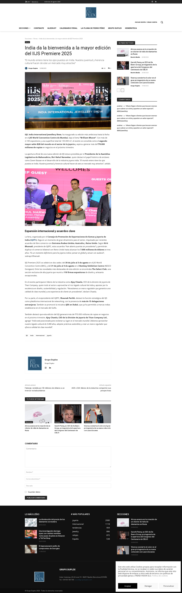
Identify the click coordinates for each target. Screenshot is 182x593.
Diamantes (29, 422)
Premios (131, 524)
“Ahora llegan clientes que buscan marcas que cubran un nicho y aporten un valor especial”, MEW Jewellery (137, 108)
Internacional (40, 335)
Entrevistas (144, 515)
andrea (119, 106)
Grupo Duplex (135, 86)
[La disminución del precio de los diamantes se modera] (31, 522)
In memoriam (132, 519)
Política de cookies (160, 575)
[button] (162, 22)
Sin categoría (152, 524)
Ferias (35, 39)
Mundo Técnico (151, 521)
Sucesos (154, 526)
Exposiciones (134, 517)
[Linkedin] (155, 1)
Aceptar (127, 586)
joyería (49, 335)
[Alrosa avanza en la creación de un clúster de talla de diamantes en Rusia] (38, 413)
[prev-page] (118, 90)
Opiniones (142, 523)
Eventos (57, 422)
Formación (153, 517)
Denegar (148, 586)
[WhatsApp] (74, 347)
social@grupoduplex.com (83, 580)
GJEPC (33, 240)
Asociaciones (132, 513)
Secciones (28, 39)
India (31, 335)
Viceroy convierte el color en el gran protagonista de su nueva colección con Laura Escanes (97, 428)
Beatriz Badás (135, 57)
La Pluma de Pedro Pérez (148, 519)
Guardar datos (34, 492)
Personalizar (168, 586)
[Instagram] (152, 1)
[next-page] (122, 90)
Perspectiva (153, 523)
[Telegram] (85, 347)
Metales (132, 521)
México (140, 521)
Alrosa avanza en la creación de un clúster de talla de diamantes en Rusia (37, 428)
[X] (68, 347)
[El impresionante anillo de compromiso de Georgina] (31, 549)
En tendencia (133, 515)
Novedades (88, 422)
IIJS (27, 335)
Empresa (154, 513)
